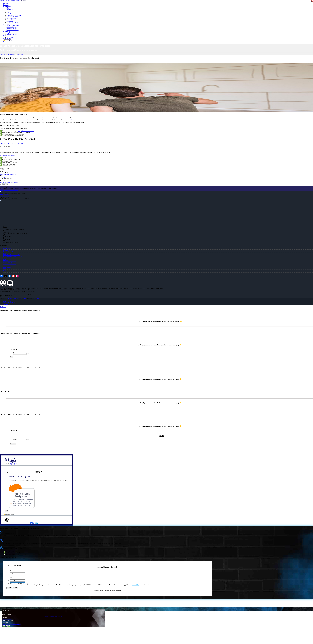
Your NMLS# (14, 580)
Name (11, 571)
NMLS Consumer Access (9, 261)
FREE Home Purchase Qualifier (11, 255)
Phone (12, 577)
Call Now (24, 0)
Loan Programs (7, 248)
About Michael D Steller (9, 264)
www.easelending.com (6, 194)
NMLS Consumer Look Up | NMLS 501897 (18, 518)
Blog (4, 253)
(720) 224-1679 (4, 177)
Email (11, 574)
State (14, 352)
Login (4, 268)
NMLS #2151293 (4, 196)
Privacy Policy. (135, 585)
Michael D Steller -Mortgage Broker (17, 298)
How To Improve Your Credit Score (12, 256)
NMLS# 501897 (7, 262)
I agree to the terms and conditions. (19, 583)
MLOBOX (37, 298)
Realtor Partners (7, 267)
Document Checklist (8, 252)
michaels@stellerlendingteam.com (9, 182)
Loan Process (6, 250)
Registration (6, 270)
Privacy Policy (7, 259)
